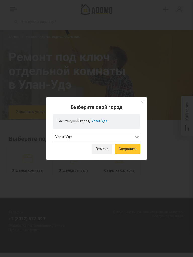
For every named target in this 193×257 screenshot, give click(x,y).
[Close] (142, 102)
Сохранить (128, 149)
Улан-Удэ (99, 121)
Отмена (102, 149)
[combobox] (96, 137)
